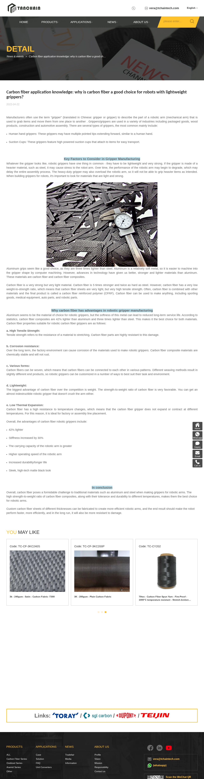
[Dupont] (126, 715)
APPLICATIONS (80, 22)
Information (71, 763)
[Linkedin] (160, 748)
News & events (15, 56)
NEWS (112, 22)
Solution (39, 759)
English (191, 8)
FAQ (38, 763)
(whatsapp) (159, 765)
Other (9, 771)
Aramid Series (14, 767)
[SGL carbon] (97, 715)
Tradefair (69, 754)
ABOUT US (140, 22)
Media (68, 759)
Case (38, 754)
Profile (98, 754)
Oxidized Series (14, 763)
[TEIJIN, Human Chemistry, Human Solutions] (155, 715)
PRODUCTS (49, 22)
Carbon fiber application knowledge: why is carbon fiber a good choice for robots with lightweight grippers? (69, 56)
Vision (98, 759)
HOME (23, 22)
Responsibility (101, 767)
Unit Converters (44, 767)
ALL (9, 754)
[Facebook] (150, 748)
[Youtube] (169, 748)
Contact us (100, 771)
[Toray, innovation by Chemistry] (65, 715)
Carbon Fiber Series (10, 759)
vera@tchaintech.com (164, 8)
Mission (98, 763)
